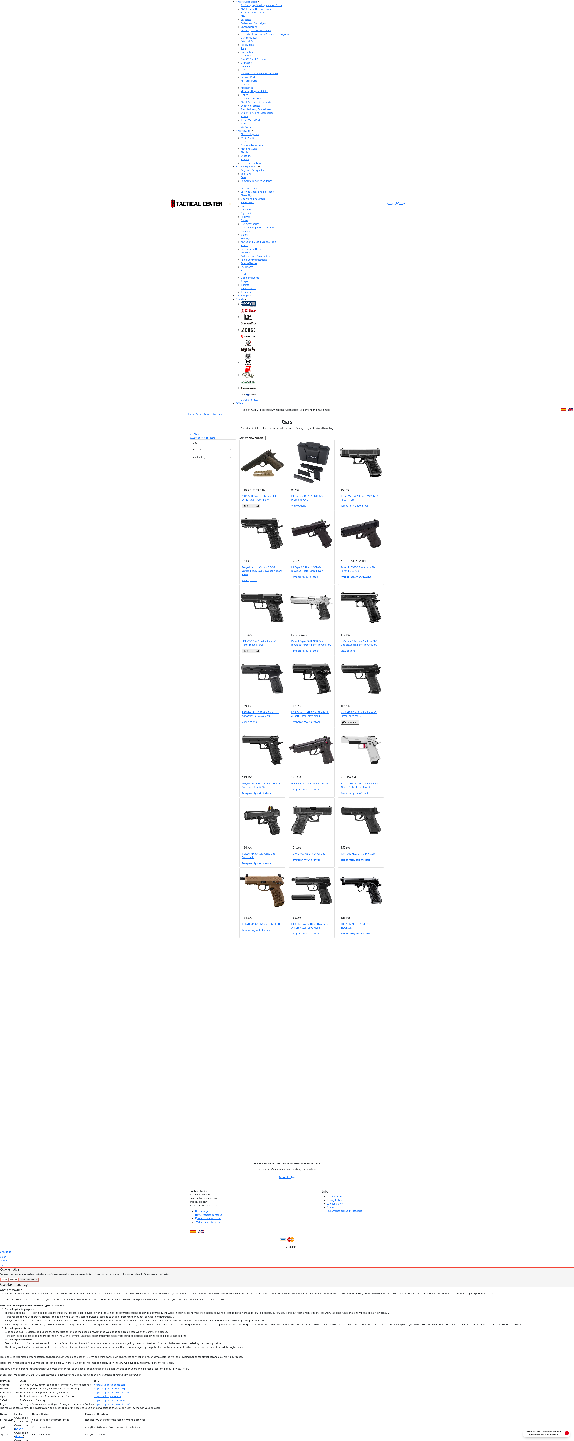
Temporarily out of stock (354, 505)
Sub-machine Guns (251, 163)
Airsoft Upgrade (250, 134)
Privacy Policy (334, 1200)
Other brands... (249, 399)
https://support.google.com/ (110, 1384)
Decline (13, 1279)
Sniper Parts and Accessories (257, 112)
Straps (244, 281)
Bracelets (246, 19)
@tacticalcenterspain (209, 1218)
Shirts (244, 274)
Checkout (5, 1252)
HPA (243, 70)
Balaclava (246, 173)
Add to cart (252, 506)
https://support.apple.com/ (109, 1400)
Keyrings (246, 238)
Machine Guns (249, 148)
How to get (203, 1211)
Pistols (244, 152)
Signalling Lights (250, 277)
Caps (243, 184)
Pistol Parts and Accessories (256, 102)
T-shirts (245, 284)
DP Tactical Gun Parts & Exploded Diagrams (265, 34)
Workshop (242, 295)
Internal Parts (248, 77)
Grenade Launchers (252, 145)
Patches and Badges (252, 249)
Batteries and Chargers (254, 12)
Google (19, 1429)
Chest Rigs (246, 195)
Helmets (245, 66)
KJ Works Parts (249, 80)
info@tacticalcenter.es (209, 1214)
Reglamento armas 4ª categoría (344, 1210)
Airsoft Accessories (246, 1)
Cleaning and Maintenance (256, 30)
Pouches (245, 252)
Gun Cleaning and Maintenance (258, 227)
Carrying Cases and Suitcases (257, 191)
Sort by (243, 437)
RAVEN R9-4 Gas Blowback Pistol (309, 783)
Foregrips (246, 55)
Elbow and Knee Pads (253, 198)
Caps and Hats (249, 188)
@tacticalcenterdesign (209, 1222)
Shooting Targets (250, 105)
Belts (243, 177)
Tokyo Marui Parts (251, 120)
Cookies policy (334, 1203)
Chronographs (249, 27)
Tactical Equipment (246, 166)
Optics (244, 95)
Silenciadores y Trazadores (256, 109)
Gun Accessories (250, 224)
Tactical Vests (248, 288)
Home (191, 414)
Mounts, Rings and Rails (254, 91)
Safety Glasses (249, 263)
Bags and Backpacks (252, 170)
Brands (240, 299)
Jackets (245, 234)
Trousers (246, 292)
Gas (219, 414)
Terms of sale (334, 1196)
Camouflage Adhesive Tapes (256, 181)
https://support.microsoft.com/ (112, 1392)
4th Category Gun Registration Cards (261, 5)
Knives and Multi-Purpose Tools (258, 241)
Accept (4, 1279)
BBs (243, 16)
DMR (243, 141)
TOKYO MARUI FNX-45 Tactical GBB (261, 924)
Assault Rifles (248, 138)
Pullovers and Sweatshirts (255, 256)
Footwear (246, 216)
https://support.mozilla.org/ (110, 1388)
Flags (243, 48)
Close (3, 1257)
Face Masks (247, 44)
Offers (239, 403)
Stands (244, 116)
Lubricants (247, 84)
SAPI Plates (247, 267)
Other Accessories (251, 98)
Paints (244, 245)
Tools (244, 123)
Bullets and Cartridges (253, 23)
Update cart (6, 1260)
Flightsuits (246, 213)
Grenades (246, 62)
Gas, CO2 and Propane (253, 59)
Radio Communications (254, 259)
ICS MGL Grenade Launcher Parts (259, 73)
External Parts (249, 41)
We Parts (246, 127)
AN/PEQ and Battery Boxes (256, 9)
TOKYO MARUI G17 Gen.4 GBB (358, 853)
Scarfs (244, 270)
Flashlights (247, 52)
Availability (199, 457)
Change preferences (28, 1279)
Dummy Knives (249, 37)
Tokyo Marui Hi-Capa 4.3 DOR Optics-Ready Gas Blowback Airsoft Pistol (262, 571)
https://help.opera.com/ (107, 1396)
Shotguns (246, 155)
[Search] (398, 203)
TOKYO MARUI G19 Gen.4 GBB (308, 853)
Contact (330, 1207)
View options (298, 505)
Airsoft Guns (243, 130)
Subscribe (285, 1177)
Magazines (247, 87)
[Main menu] (230, 203)
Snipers (245, 159)
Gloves (244, 220)
